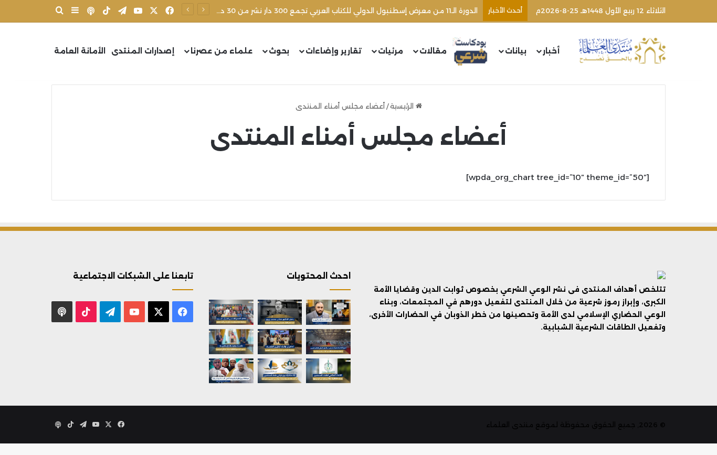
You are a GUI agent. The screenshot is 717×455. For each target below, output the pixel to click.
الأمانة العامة (80, 51)
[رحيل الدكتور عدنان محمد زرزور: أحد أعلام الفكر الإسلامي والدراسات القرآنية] (280, 312)
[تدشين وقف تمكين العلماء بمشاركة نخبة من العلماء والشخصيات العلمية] (280, 341)
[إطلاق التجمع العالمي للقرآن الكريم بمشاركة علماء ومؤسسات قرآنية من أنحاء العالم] (231, 312)
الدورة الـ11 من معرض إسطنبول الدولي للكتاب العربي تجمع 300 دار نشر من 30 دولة (343, 10)
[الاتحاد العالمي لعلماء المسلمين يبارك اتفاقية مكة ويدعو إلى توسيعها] (328, 371)
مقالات (433, 51)
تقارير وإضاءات (333, 51)
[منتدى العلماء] (622, 51)
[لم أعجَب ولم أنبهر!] (328, 312)
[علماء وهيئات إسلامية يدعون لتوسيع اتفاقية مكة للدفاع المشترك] (231, 341)
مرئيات (390, 51)
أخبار (551, 51)
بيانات (515, 51)
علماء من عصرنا (221, 51)
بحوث (279, 51)
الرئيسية (403, 106)
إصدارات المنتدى (142, 51)
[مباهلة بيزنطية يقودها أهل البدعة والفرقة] (231, 371)
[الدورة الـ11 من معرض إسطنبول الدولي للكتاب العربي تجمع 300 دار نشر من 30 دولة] (328, 341)
